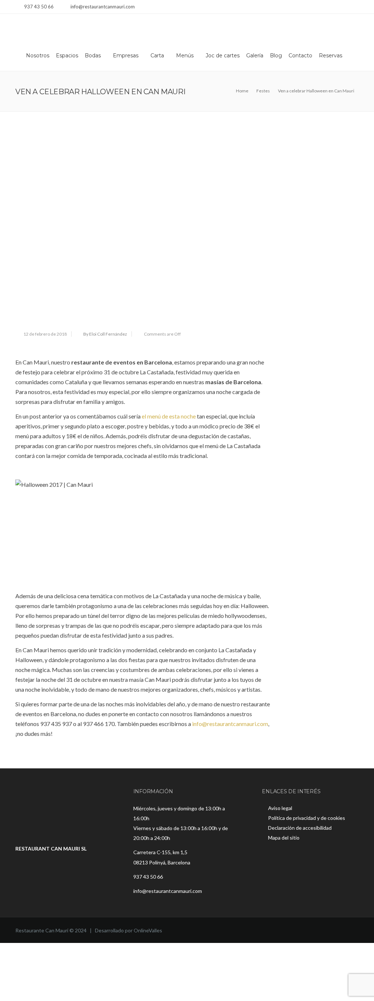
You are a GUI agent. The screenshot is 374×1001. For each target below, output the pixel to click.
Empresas (125, 55)
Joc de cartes (223, 55)
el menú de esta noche (169, 416)
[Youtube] (354, 7)
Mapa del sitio (283, 837)
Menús (185, 55)
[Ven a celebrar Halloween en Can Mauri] (142, 227)
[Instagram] (345, 7)
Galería (254, 55)
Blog (276, 55)
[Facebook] (335, 7)
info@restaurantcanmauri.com (230, 723)
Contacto (300, 55)
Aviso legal (280, 808)
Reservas (330, 55)
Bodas (93, 55)
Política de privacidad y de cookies (306, 818)
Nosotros (37, 55)
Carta (157, 55)
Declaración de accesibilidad (300, 828)
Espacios (67, 55)
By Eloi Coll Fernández (105, 334)
